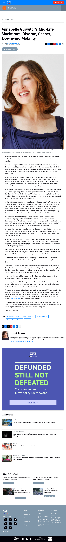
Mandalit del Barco (13, 43)
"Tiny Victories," (16, 299)
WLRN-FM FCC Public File (43, 520)
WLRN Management (56, 522)
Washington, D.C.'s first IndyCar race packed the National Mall (51, 490)
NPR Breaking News (8, 19)
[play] (4, 8)
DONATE (59, 2)
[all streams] (63, 8)
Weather (15, 443)
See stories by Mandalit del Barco (21, 341)
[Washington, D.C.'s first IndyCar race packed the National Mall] (38, 491)
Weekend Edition (28, 316)
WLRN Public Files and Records (43, 525)
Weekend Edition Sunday (14, 319)
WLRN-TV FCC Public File (43, 517)
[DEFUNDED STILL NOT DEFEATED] (33, 379)
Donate (26, 517)
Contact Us (27, 514)
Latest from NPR (42, 316)
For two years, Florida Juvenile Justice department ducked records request (34, 422)
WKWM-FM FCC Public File (43, 522)
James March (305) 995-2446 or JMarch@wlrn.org (56, 519)
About (25, 510)
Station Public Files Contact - (55, 514)
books (27, 319)
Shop (25, 525)
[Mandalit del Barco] (5, 335)
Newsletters (41, 510)
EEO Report (54, 510)
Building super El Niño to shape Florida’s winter (26, 446)
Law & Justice (16, 420)
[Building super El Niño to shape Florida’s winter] (7, 446)
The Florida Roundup (18, 431)
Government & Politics (19, 455)
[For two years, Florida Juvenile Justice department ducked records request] (7, 422)
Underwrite (27, 521)
